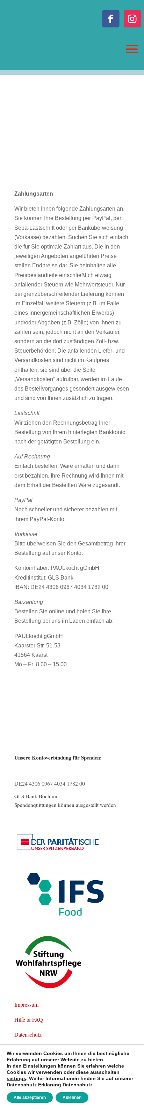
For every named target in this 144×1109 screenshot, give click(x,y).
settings (16, 1078)
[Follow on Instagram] (132, 18)
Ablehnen (72, 1097)
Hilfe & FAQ (28, 1019)
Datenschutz (28, 1034)
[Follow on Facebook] (110, 18)
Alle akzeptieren (30, 1097)
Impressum (26, 1004)
